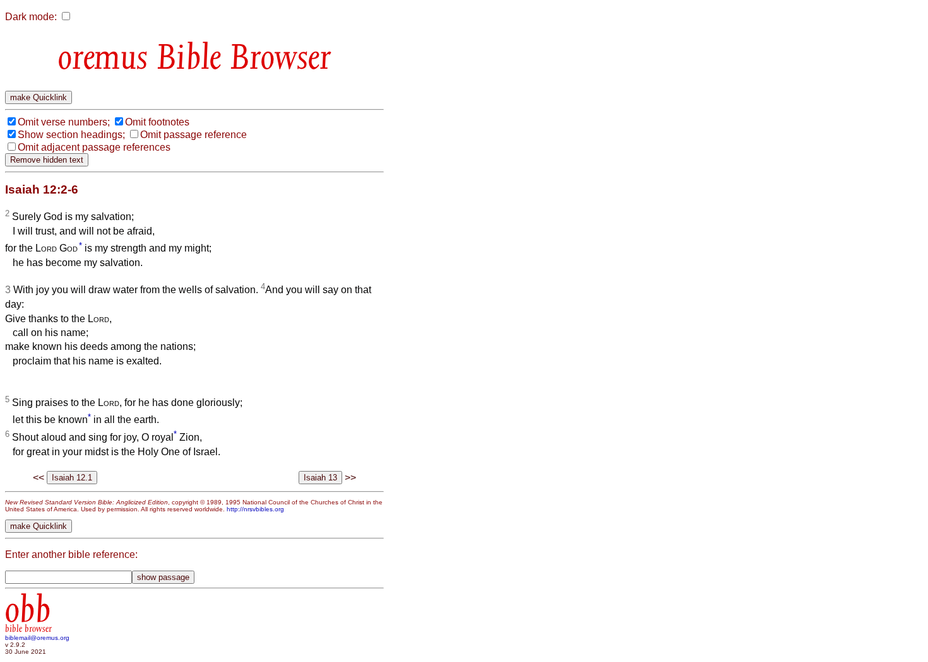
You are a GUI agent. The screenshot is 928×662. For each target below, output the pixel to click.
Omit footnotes (157, 122)
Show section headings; (71, 134)
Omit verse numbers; (64, 122)
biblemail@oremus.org (37, 637)
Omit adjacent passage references (94, 147)
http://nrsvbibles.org (255, 509)
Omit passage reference (193, 134)
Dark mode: (31, 16)
